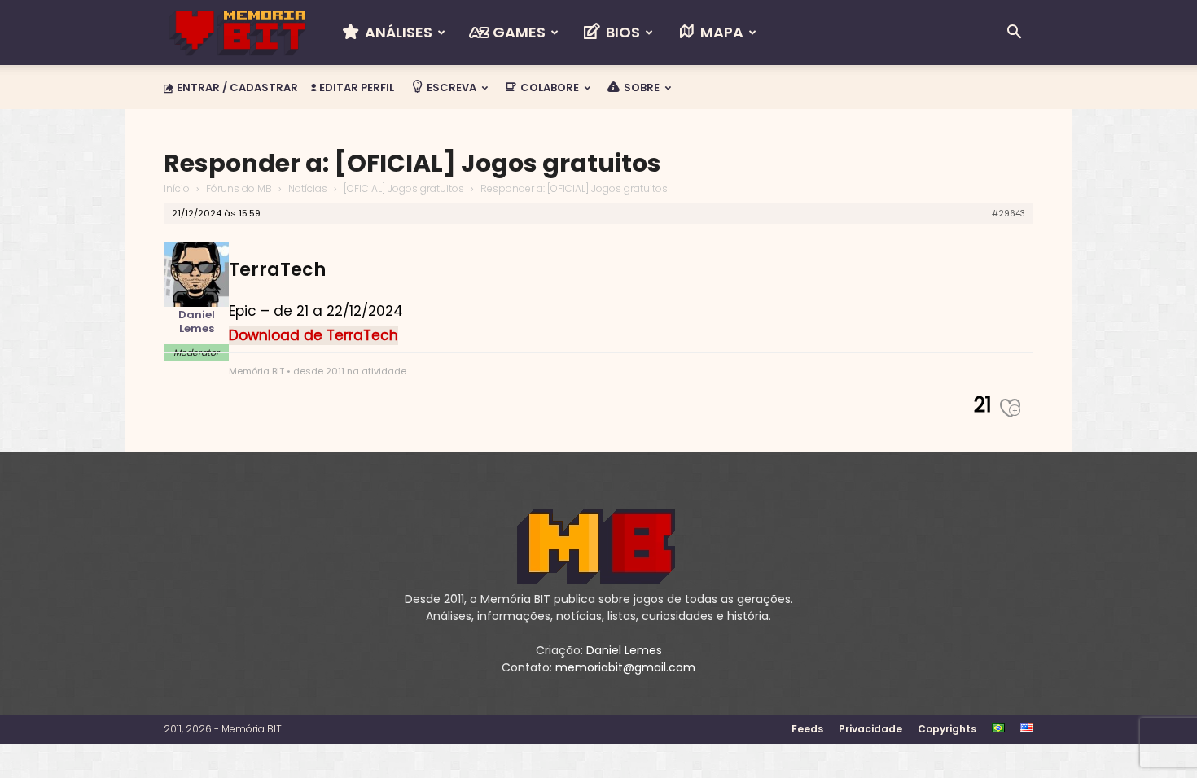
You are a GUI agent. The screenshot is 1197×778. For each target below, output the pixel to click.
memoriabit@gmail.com (625, 667)
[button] (1013, 34)
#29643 (1008, 214)
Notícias (307, 188)
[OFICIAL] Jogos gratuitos (404, 188)
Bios (621, 32)
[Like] (1016, 412)
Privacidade (870, 729)
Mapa (720, 32)
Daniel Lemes (624, 650)
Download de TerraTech (313, 335)
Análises (397, 32)
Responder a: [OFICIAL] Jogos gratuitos (412, 163)
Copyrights (947, 729)
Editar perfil (355, 87)
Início (177, 188)
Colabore (548, 87)
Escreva (450, 87)
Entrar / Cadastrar (237, 87)
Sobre (640, 87)
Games (517, 32)
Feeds (807, 729)
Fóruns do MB (239, 188)
